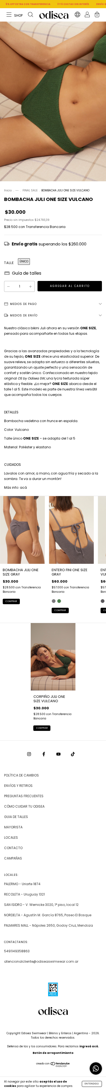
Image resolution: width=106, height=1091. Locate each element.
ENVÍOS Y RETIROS (18, 785)
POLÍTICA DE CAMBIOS (21, 775)
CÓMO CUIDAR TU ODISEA (24, 806)
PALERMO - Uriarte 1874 (22, 884)
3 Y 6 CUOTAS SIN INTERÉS (58, 4)
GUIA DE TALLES (16, 816)
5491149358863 (17, 951)
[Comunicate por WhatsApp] (96, 1068)
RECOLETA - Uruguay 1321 (24, 894)
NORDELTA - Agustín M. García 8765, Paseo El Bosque (47, 915)
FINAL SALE (30, 190)
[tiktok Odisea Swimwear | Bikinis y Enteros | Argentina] (73, 754)
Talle (9, 262)
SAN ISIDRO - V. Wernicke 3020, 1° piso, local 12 (41, 904)
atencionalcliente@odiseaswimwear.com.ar (41, 961)
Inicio (8, 190)
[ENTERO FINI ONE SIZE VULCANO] (59, 601)
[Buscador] (30, 15)
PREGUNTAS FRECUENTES (23, 796)
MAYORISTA (13, 827)
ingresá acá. (89, 1046)
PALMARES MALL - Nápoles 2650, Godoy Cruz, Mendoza (48, 925)
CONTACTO (13, 848)
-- (17, 190)
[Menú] (14, 15)
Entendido (92, 1083)
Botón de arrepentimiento (53, 1053)
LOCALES (11, 837)
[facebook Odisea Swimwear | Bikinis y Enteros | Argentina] (44, 754)
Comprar (11, 601)
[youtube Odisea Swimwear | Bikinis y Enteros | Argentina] (59, 754)
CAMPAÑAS (13, 858)
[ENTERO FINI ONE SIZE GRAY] (54, 601)
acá (23, 487)
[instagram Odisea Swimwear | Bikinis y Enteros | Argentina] (29, 754)
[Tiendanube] (53, 1065)
